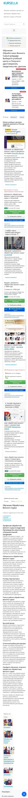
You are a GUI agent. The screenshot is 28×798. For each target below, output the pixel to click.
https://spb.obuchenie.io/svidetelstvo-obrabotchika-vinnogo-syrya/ (14, 316)
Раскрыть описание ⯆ (10, 184)
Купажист (7, 727)
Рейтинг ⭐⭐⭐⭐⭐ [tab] (16, 501)
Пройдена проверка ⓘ (15, 38)
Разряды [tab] (6, 501)
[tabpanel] (14, 604)
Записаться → (14, 87)
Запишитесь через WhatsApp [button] (15, 212)
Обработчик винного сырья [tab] (11, 498)
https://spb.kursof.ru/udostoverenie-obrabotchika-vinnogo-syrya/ (13, 396)
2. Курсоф (5, 517)
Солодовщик (8, 786)
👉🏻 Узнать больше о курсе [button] (15, 309)
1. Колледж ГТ (7, 516)
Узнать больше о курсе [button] (15, 220)
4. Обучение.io (7, 520)
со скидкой (8, 255)
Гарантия (12, 40)
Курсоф (22, 117)
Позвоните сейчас (15, 216)
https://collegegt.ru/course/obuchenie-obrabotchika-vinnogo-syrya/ (14, 488)
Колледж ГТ (14, 117)
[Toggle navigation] (14, 30)
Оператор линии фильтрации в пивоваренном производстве (9, 759)
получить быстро (18, 153)
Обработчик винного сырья (8, 741)
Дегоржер (7, 775)
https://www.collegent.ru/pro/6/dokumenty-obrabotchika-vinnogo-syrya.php (14, 226)
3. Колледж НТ (7, 519)
